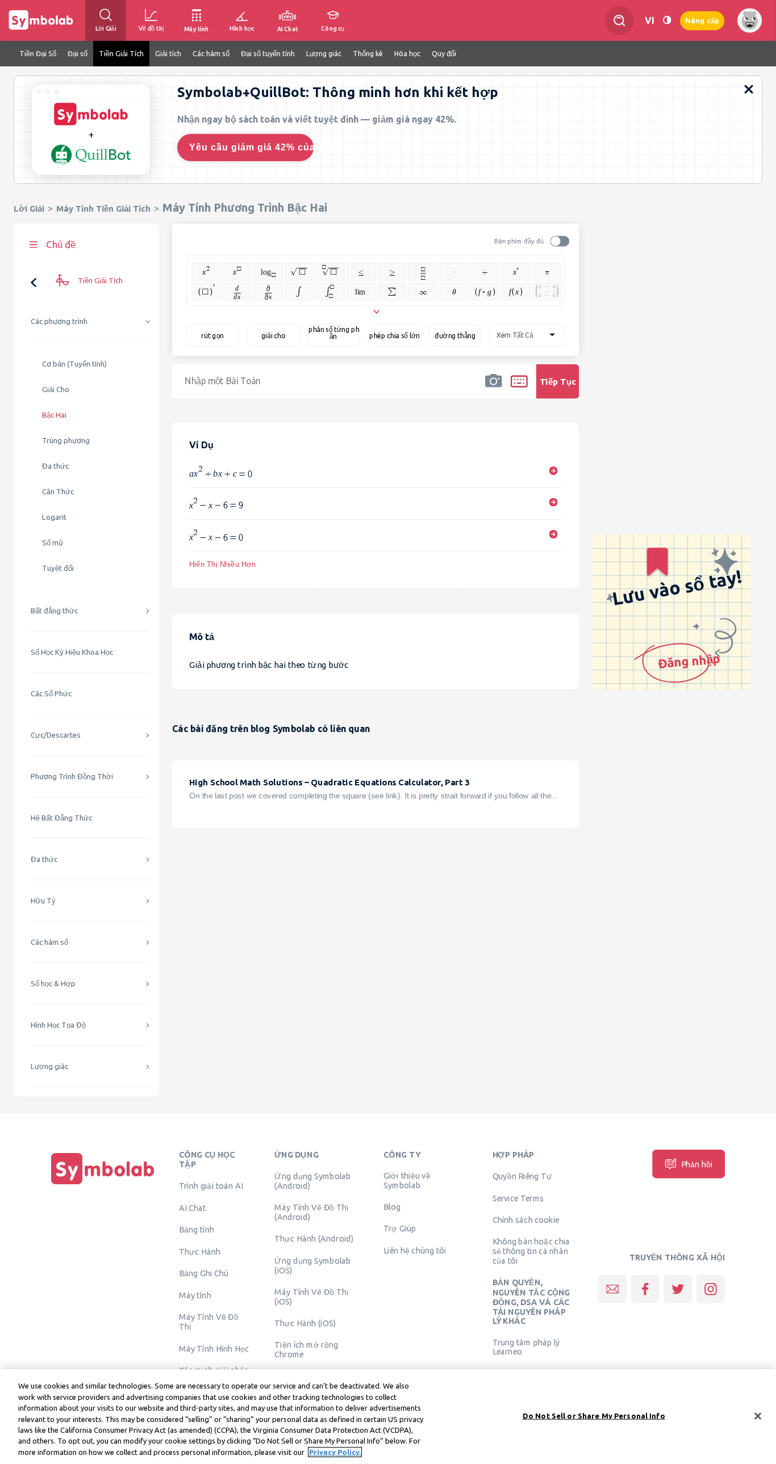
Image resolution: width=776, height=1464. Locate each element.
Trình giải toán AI (211, 1185)
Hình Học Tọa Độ (58, 1025)
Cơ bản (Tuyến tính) (74, 364)
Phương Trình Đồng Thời (72, 776)
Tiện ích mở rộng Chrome (306, 1349)
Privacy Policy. (335, 1452)
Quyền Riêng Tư (522, 1176)
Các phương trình (59, 321)
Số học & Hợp (53, 983)
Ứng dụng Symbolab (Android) (312, 1181)
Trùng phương (66, 440)
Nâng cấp (702, 20)
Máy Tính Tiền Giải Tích (103, 208)
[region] (388, 1416)
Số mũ (52, 543)
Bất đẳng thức (54, 611)
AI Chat (192, 1208)
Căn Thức (58, 491)
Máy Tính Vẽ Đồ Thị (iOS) (311, 1296)
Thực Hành (199, 1251)
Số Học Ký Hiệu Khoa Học (72, 652)
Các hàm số (49, 942)
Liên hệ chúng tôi (415, 1250)
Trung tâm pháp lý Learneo (526, 1346)
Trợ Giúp (399, 1228)
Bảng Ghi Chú (203, 1273)
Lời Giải (29, 208)
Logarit (54, 517)
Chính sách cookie (526, 1219)
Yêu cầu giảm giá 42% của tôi (251, 147)
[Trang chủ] (103, 1184)
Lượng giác (49, 1066)
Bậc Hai (54, 415)
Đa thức (55, 466)
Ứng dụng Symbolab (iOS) (312, 1265)
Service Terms (518, 1197)
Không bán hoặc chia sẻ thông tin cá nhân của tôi (531, 1250)
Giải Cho (55, 389)
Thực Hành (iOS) (305, 1322)
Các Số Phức (51, 693)
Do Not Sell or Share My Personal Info (594, 1415)
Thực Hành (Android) (314, 1238)
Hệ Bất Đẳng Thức (61, 818)
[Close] (757, 1415)
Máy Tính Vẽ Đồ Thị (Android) (311, 1212)
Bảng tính (196, 1229)
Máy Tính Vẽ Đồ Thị (209, 1321)
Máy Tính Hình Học (214, 1348)
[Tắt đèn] (667, 20)
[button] (493, 389)
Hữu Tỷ (43, 901)
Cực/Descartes (56, 735)
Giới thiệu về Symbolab (407, 1180)
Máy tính (195, 1294)
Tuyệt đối (58, 568)
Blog (391, 1206)
